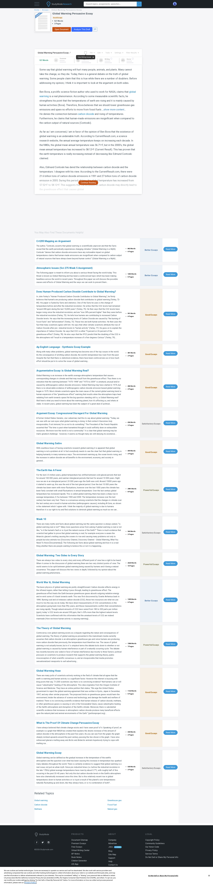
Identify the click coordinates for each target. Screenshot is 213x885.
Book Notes (76, 857)
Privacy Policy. (30, 882)
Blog (110, 851)
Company (112, 840)
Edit (99, 53)
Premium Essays (78, 843)
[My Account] (176, 4)
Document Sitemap (79, 840)
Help (110, 861)
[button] (36, 4)
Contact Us (113, 865)
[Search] (139, 4)
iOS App (74, 864)
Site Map (112, 854)
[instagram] (49, 844)
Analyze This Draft (82, 29)
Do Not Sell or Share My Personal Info (163, 876)
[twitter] (43, 844)
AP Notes (75, 854)
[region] (106, 876)
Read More (170, 249)
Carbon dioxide (40, 805)
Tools (108, 53)
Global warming (41, 800)
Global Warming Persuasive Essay (72, 13)
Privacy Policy (151, 850)
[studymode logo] (63, 4)
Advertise (112, 843)
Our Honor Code (152, 847)
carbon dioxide (86, 113)
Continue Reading (88, 182)
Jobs (110, 847)
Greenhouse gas (114, 800)
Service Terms (151, 854)
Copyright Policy (152, 840)
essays (45, 10)
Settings (118, 53)
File (91, 53)
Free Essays (76, 847)
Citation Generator (79, 860)
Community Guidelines (155, 843)
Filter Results (131, 53)
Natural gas (112, 809)
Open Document (62, 29)
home (36, 10)
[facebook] (37, 844)
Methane (38, 809)
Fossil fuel (112, 805)
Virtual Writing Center (80, 850)
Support (111, 858)
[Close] (209, 875)
